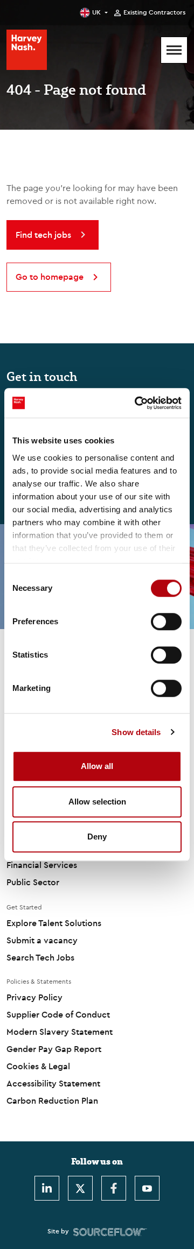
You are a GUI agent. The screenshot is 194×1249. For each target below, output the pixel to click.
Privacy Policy (34, 997)
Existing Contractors (154, 12)
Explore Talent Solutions (53, 923)
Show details (136, 732)
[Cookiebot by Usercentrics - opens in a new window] (137, 403)
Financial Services (41, 864)
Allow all (97, 766)
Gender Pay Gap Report (53, 1048)
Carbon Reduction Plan (52, 1100)
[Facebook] (113, 1188)
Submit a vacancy (42, 940)
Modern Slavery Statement (59, 1031)
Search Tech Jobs (40, 957)
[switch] (166, 621)
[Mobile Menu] (174, 50)
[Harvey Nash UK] (26, 50)
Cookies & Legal (38, 1066)
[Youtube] (147, 1188)
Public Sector (32, 882)
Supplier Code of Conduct (58, 1014)
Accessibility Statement (53, 1083)
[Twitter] (80, 1188)
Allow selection (97, 801)
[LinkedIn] (46, 1188)
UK (96, 12)
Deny (97, 836)
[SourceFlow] (110, 1231)
